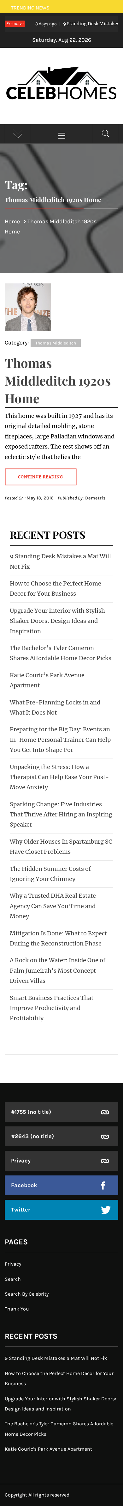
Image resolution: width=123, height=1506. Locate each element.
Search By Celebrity (27, 1294)
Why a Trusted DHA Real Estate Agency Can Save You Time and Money (53, 906)
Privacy (21, 1160)
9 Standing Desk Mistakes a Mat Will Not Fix (56, 1358)
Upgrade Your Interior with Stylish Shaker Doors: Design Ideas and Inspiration (57, 621)
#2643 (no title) (32, 1136)
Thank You (17, 1309)
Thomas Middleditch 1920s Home (58, 380)
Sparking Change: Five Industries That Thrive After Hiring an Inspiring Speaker (61, 814)
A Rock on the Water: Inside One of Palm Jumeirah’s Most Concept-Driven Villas (57, 970)
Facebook (24, 1185)
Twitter (20, 1209)
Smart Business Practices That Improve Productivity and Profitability (51, 1008)
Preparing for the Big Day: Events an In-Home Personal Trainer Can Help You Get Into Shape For (60, 739)
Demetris (95, 498)
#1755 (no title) (31, 1111)
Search (13, 1279)
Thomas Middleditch (55, 343)
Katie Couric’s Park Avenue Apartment (48, 1449)
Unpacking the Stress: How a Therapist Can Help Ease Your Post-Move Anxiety (59, 777)
